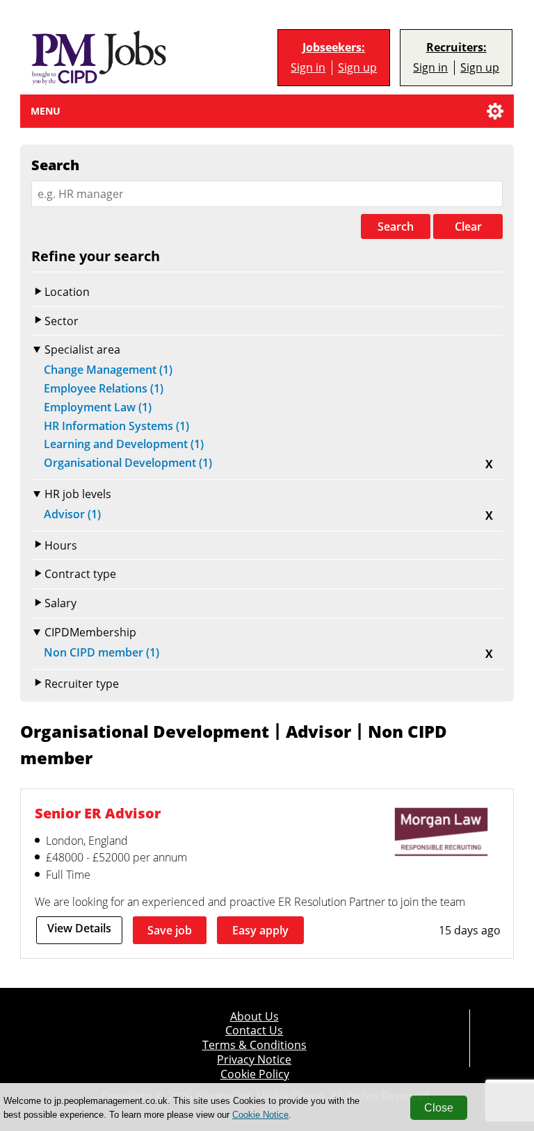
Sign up (357, 67)
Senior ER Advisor (98, 813)
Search (396, 226)
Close (438, 1108)
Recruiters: (456, 47)
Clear (468, 226)
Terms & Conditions (254, 1045)
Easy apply (260, 930)
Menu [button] (45, 110)
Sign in (308, 67)
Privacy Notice (254, 1059)
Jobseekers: (333, 47)
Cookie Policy (254, 1074)
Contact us (254, 1030)
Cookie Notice (260, 1114)
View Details (79, 928)
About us (254, 1016)
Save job (169, 930)
